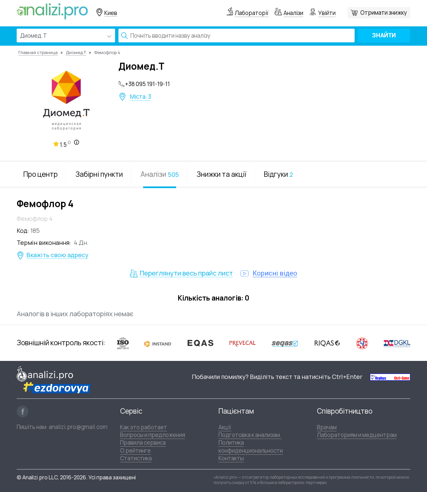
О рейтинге (135, 450)
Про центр (40, 174)
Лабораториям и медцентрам (357, 435)
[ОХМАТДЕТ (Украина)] (362, 343)
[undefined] (390, 377)
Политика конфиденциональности (251, 446)
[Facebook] (22, 411)
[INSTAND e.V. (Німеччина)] (157, 343)
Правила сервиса (143, 442)
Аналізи (293, 13)
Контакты (231, 458)
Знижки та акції (221, 174)
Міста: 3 (140, 96)
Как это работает (143, 427)
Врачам (327, 427)
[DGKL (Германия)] (397, 343)
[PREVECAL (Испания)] (242, 343)
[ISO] (123, 343)
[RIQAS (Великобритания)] (327, 343)
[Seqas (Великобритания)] (285, 343)
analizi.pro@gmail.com (78, 427)
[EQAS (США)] (200, 343)
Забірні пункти (99, 174)
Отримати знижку (383, 12)
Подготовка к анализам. (250, 435)
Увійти (327, 13)
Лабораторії (252, 13)
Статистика (136, 458)
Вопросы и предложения (152, 435)
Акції (225, 427)
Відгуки (278, 174)
